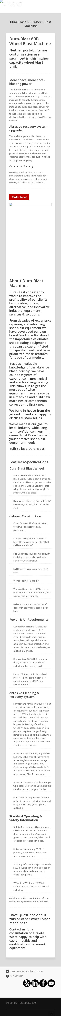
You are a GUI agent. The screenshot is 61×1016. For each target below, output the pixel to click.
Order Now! (19, 197)
